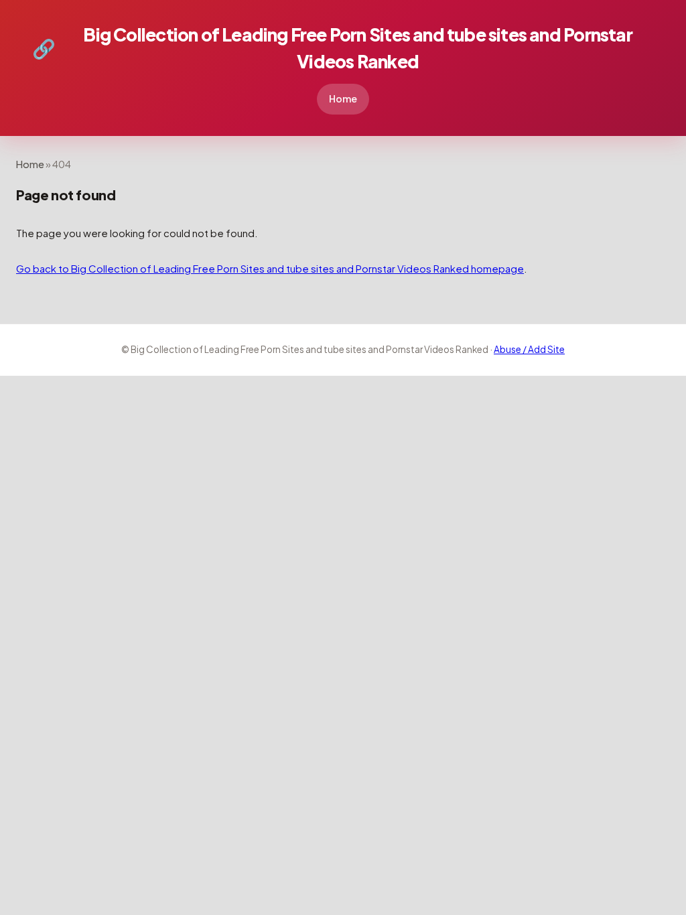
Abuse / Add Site (529, 349)
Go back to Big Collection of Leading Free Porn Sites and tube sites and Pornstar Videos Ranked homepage (270, 268)
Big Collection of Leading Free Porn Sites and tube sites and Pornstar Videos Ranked (332, 47)
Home (343, 98)
